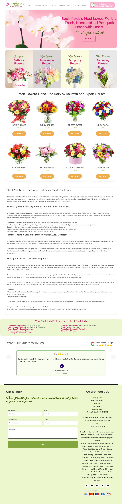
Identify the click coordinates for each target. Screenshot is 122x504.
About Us (29, 5)
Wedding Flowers (106, 463)
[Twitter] (92, 486)
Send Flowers (93, 463)
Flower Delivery (94, 457)
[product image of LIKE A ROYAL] (103, 111)
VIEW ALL (89, 39)
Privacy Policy (101, 452)
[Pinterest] (108, 486)
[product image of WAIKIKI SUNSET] (19, 153)
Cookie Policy (86, 446)
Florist (102, 469)
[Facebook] (87, 486)
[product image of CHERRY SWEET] (75, 111)
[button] (8, 356)
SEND (43, 444)
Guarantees (62, 5)
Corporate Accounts (99, 446)
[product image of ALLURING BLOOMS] (75, 153)
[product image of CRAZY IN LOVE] (19, 111)
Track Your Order (92, 472)
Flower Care (53, 5)
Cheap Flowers (93, 469)
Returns (94, 475)
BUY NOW (19, 133)
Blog (100, 475)
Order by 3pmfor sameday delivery (104, 5)
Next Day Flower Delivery (98, 460)
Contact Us (38, 5)
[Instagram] (97, 486)
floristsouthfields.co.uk (97, 426)
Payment (69, 5)
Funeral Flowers (86, 466)
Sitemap (105, 475)
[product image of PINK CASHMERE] (47, 153)
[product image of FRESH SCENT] (103, 153)
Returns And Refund (80, 5)
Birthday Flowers (98, 466)
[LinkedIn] (102, 486)
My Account (103, 472)
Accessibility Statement (96, 443)
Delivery (45, 5)
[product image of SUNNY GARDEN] (47, 111)
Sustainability (97, 455)
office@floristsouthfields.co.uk (100, 420)
